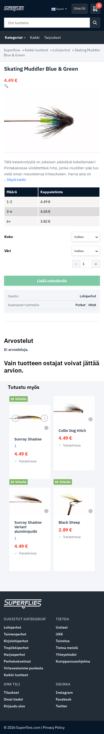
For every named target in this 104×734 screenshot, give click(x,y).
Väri (7, 251)
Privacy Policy (54, 727)
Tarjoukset (52, 37)
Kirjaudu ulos (14, 706)
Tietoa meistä (67, 647)
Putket (80, 305)
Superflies (12, 50)
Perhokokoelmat (17, 661)
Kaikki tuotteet (36, 50)
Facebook (63, 699)
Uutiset (62, 627)
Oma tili (79, 8)
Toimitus (63, 641)
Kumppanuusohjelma (73, 661)
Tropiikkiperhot (16, 647)
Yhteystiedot (66, 654)
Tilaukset (11, 692)
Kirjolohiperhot (16, 641)
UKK (59, 634)
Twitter (61, 706)
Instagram (64, 692)
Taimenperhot (15, 634)
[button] (6, 86)
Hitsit (92, 305)
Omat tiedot (13, 699)
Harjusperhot (14, 654)
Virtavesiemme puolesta (23, 668)
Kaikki (35, 37)
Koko (8, 236)
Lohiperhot (61, 50)
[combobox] (86, 236)
